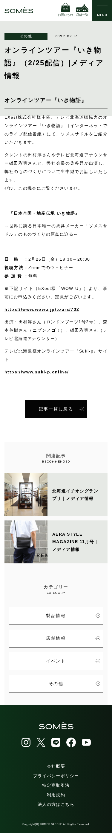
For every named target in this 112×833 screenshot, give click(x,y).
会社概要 (56, 766)
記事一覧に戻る (56, 409)
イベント (56, 661)
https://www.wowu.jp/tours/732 (41, 309)
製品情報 (56, 615)
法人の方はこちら (56, 804)
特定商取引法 (56, 785)
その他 (26, 36)
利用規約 (56, 794)
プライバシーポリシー (56, 775)
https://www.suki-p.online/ (36, 372)
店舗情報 (56, 638)
